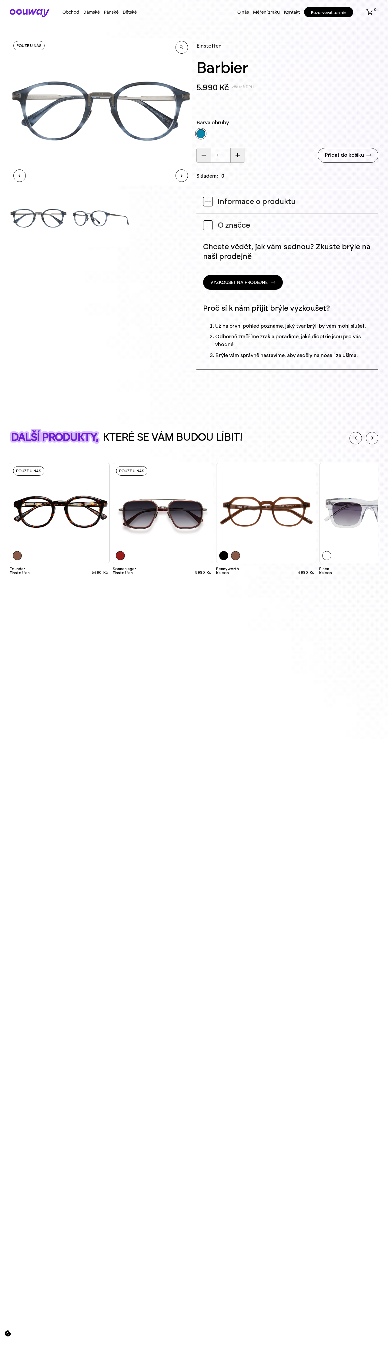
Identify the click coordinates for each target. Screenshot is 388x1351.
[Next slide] (372, 438)
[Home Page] (29, 13)
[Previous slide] (356, 438)
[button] (369, 12)
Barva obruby (212, 122)
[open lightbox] (182, 47)
